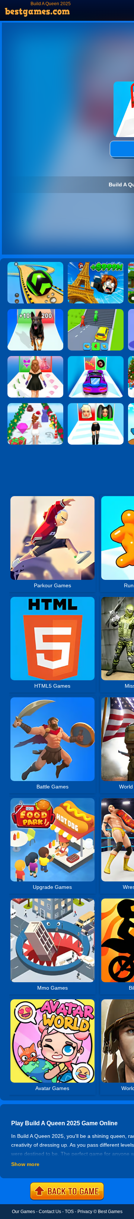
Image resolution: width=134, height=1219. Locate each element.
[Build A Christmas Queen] (35, 405)
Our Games (23, 1211)
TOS (69, 1211)
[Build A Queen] (96, 405)
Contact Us (50, 1211)
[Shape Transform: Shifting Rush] (96, 311)
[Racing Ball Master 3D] (35, 264)
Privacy (84, 1211)
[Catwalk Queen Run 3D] (35, 358)
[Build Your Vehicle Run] (96, 358)
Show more (25, 1164)
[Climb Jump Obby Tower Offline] (96, 264)
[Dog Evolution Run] (35, 311)
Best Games (110, 1211)
